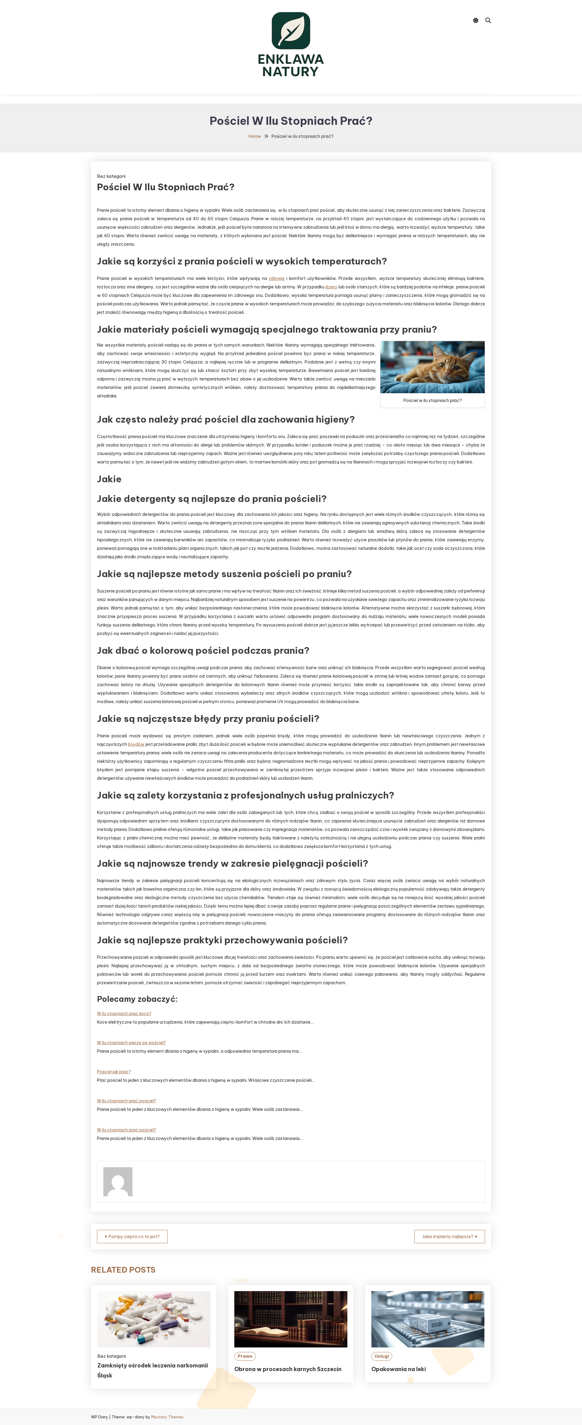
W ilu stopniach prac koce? (124, 1013)
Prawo (245, 1356)
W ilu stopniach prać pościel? (126, 1101)
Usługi (382, 1356)
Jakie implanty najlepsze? (447, 1236)
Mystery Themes (167, 1416)
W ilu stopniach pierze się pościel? (131, 1042)
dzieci (331, 287)
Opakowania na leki (398, 1369)
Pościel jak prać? (114, 1072)
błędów (136, 744)
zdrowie (277, 278)
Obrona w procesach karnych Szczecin (288, 1369)
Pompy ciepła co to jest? (134, 1236)
